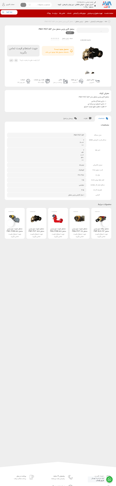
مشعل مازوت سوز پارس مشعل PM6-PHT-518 (36, 230)
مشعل (86, 22)
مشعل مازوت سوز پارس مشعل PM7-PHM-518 (15, 230)
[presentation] (81, 52)
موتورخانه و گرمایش (79, 13)
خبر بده (90, 30)
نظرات (86, 118)
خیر (11, 60)
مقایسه (85, 30)
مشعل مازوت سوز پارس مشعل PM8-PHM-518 (58, 230)
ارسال (95, 30)
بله (16, 60)
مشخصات (101, 118)
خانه (106, 22)
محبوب (100, 30)
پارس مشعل (79, 22)
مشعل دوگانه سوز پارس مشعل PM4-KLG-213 (101, 230)
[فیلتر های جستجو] (30, 4)
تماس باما (62, 13)
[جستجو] (23, 5)
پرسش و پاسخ (68, 118)
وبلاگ (49, 13)
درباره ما (54, 13)
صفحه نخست (108, 13)
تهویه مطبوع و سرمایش (95, 13)
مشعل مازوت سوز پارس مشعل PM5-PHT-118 (79, 230)
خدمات (69, 13)
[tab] (103, 118)
